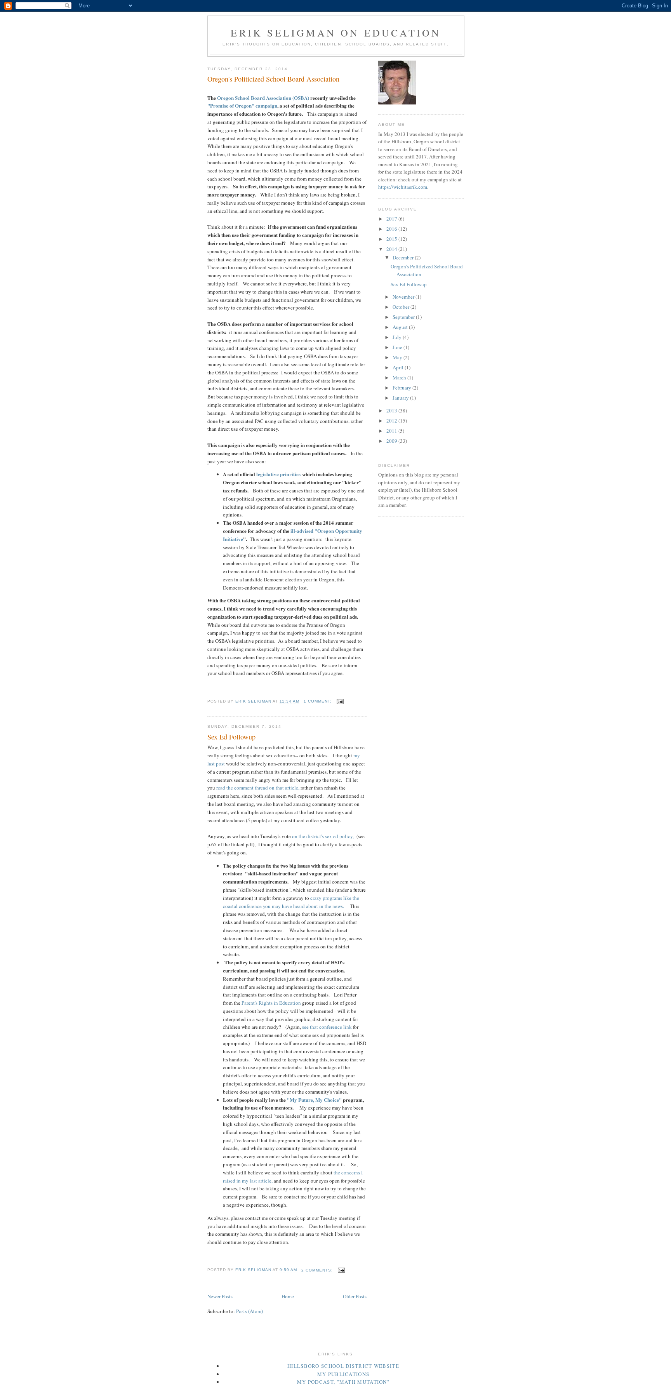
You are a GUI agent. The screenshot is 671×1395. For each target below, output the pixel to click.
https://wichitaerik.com (402, 186)
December (404, 257)
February (402, 387)
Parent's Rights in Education (272, 1002)
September (404, 316)
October (401, 306)
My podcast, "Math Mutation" (343, 1381)
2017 (392, 218)
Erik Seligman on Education (336, 32)
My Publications (343, 1374)
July (398, 337)
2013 (392, 410)
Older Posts (355, 1296)
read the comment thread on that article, (257, 787)
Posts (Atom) (249, 1311)
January (401, 397)
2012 (392, 420)
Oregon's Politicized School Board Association (273, 78)
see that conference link (327, 1026)
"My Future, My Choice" (315, 1099)
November (404, 296)
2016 (392, 228)
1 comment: (318, 701)
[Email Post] (340, 701)
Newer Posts (220, 1296)
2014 (392, 248)
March (400, 377)
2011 (392, 430)
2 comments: (317, 1270)
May (398, 357)
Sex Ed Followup (231, 736)
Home (288, 1296)
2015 (392, 238)
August (401, 327)
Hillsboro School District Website (343, 1365)
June (398, 347)
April (399, 367)
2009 (392, 440)
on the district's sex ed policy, (322, 836)
